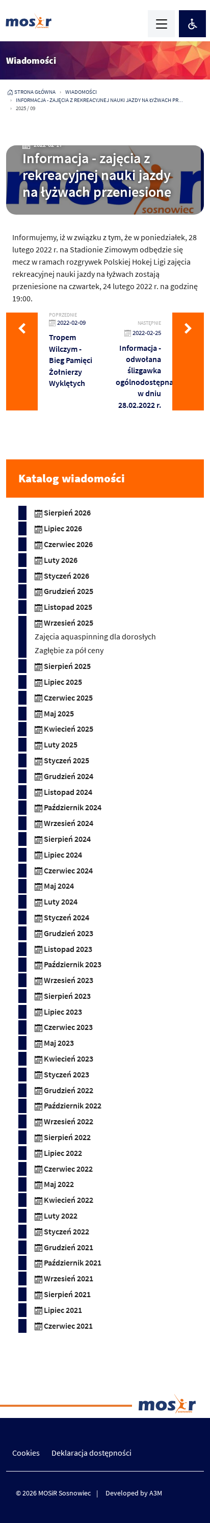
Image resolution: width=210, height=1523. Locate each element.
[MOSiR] (28, 20)
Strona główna (35, 91)
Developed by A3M (134, 1493)
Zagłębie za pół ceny (69, 650)
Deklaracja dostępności (91, 1453)
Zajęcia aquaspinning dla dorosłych (95, 636)
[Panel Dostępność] (192, 23)
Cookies (26, 1453)
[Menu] (161, 23)
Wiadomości (81, 91)
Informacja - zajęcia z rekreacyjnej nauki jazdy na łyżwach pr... (99, 100)
